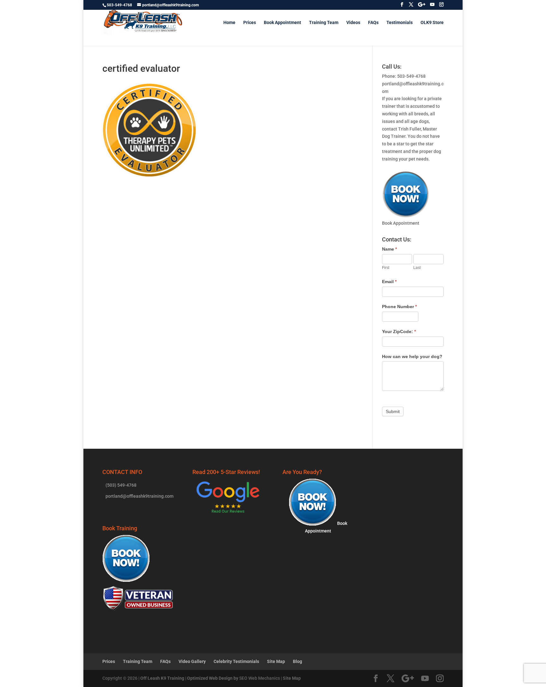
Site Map (276, 661)
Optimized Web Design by (212, 678)
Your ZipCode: (399, 331)
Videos (353, 22)
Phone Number (399, 306)
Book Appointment (282, 22)
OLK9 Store (432, 22)
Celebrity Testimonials (236, 661)
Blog (297, 661)
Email (389, 281)
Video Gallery (192, 661)
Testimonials (399, 22)
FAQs (373, 22)
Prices (249, 22)
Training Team (323, 22)
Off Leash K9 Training (162, 678)
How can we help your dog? (412, 356)
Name (389, 249)
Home (229, 22)
